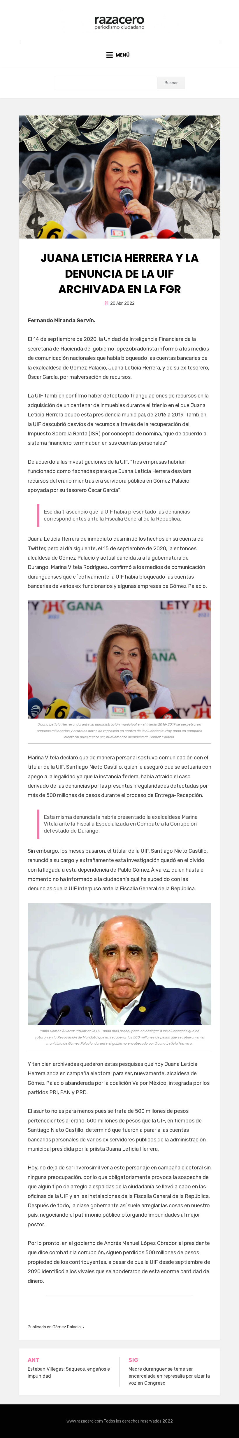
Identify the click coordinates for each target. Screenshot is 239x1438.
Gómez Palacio (66, 1327)
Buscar (171, 82)
